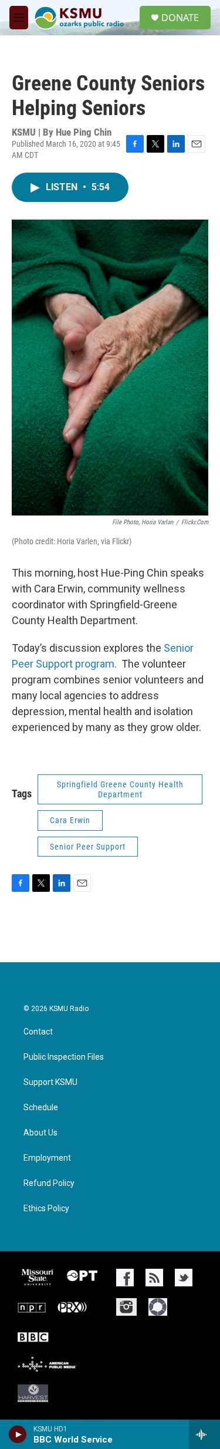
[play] (18, 1434)
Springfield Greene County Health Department (120, 789)
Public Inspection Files (63, 1057)
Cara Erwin (70, 820)
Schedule (40, 1107)
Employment (47, 1158)
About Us (40, 1132)
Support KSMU (50, 1082)
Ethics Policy (46, 1208)
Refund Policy (49, 1183)
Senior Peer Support (88, 846)
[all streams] (204, 1434)
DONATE (180, 17)
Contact (38, 1031)
